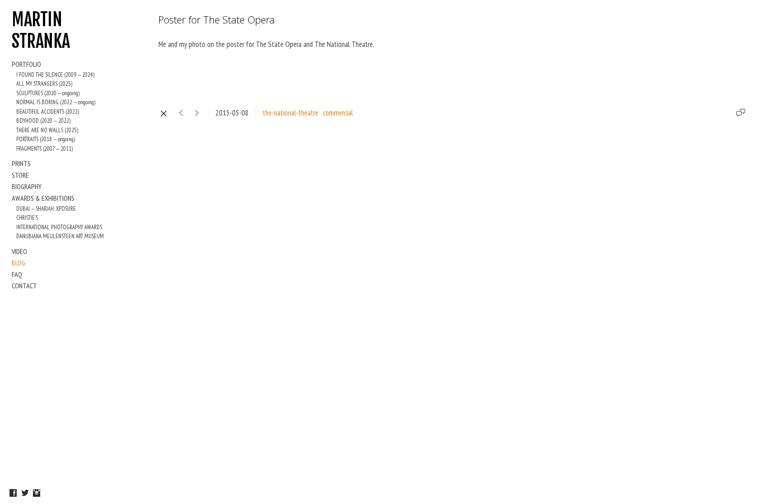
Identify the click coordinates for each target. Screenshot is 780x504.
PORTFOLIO (26, 64)
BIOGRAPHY (27, 186)
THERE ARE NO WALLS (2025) (47, 130)
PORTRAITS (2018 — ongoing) (45, 139)
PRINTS (21, 163)
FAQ (17, 274)
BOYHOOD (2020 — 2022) (43, 121)
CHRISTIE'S (27, 218)
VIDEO (19, 251)
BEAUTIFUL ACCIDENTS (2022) (47, 112)
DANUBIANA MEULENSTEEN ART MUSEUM (60, 236)
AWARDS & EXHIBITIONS (43, 198)
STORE (20, 175)
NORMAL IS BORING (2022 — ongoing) (55, 102)
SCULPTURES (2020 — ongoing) (47, 93)
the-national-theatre (290, 113)
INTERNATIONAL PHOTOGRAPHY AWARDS (59, 227)
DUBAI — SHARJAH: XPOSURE (46, 209)
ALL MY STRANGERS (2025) (44, 84)
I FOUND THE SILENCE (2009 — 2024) (55, 75)
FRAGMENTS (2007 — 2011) (44, 149)
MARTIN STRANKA (41, 30)
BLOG (18, 262)
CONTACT (24, 285)
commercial (338, 113)
